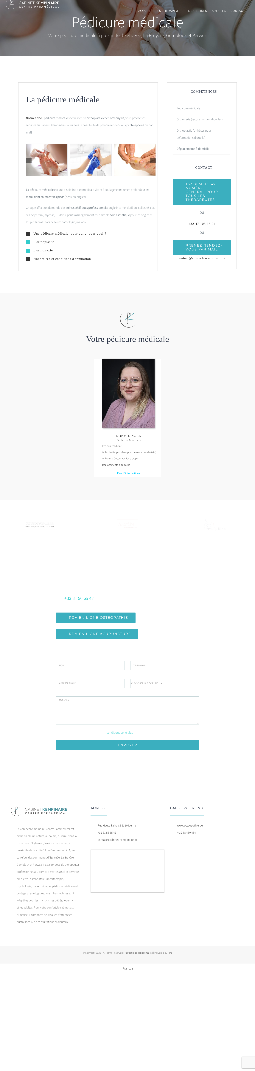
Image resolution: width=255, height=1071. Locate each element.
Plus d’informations (128, 473)
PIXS (170, 953)
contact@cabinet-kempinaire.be (202, 258)
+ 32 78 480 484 (186, 833)
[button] (91, 234)
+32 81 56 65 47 (107, 833)
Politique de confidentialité (139, 953)
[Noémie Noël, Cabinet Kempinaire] (128, 360)
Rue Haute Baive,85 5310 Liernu (117, 826)
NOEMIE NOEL (128, 436)
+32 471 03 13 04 (201, 224)
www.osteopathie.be (190, 826)
